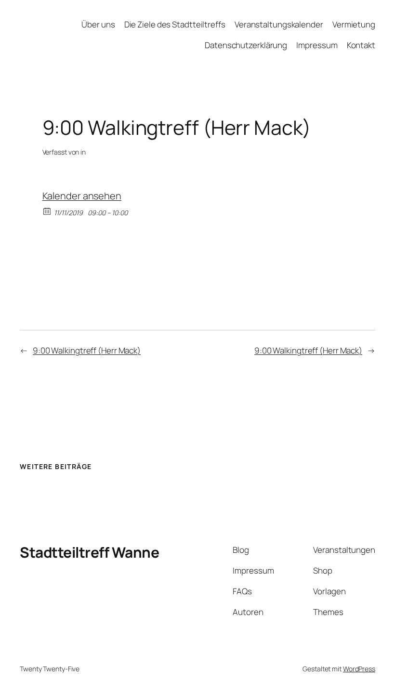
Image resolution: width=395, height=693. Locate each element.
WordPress (359, 668)
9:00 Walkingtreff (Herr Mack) (87, 350)
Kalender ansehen (81, 195)
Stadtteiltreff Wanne (89, 552)
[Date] (47, 210)
